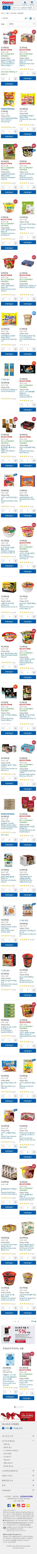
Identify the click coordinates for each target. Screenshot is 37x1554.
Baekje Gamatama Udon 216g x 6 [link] (27, 64)
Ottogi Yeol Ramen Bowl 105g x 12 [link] (8, 290)
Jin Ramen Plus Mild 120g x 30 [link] (9, 340)
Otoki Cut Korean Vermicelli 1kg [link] (6, 121)
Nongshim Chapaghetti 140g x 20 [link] (8, 178)
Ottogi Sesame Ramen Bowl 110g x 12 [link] (8, 234)
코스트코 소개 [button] (7, 1436)
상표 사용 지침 (18, 1501)
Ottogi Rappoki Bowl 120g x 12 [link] (28, 1037)
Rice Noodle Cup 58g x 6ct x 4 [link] (28, 935)
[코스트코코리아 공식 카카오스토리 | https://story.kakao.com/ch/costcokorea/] (28, 1506)
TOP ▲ (33, 1321)
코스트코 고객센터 (10, 1424)
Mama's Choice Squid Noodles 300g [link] (7, 931)
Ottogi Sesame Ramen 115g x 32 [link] (26, 1087)
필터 (26, 18)
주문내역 (6, 1460)
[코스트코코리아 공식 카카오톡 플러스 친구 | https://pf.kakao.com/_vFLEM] (14, 1506)
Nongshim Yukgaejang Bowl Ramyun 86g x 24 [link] (8, 552)
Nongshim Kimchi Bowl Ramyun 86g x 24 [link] (27, 607)
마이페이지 (7, 1457)
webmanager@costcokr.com (16, 1523)
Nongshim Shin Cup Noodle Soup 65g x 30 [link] (26, 981)
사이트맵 (7, 1496)
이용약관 (15, 1496)
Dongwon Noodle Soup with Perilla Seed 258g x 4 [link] (9, 1193)
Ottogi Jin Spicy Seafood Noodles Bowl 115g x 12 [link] (27, 1199)
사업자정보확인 (25, 1525)
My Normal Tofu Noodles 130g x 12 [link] (27, 228)
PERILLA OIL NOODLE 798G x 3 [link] (8, 451)
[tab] (18, 1436)
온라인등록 (7, 1454)
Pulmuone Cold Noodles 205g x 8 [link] (8, 881)
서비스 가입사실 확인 (9, 1542)
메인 (2, 13)
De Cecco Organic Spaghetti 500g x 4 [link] (7, 1031)
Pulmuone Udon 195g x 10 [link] (28, 718)
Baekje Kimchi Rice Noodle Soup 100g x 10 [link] (9, 985)
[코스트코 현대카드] (18, 1343)
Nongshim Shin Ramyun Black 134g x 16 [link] (27, 451)
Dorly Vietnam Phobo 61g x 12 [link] (27, 340)
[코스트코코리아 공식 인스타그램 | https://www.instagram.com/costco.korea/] (19, 1506)
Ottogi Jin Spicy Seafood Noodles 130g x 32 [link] (8, 1137)
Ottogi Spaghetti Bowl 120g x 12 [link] (26, 663)
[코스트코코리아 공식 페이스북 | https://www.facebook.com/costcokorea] (9, 1506)
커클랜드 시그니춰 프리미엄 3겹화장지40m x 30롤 (10, 1377)
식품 (7, 13)
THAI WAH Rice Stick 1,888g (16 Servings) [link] (26, 881)
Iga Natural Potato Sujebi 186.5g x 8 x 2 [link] (8, 1249)
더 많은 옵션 (5, 379)
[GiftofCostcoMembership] (18, 1420)
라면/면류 (20, 13)
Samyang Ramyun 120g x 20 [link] (27, 500)
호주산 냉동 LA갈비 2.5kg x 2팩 (26, 1382)
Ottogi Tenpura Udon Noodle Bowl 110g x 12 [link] (26, 178)
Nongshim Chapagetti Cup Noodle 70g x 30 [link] (28, 1299)
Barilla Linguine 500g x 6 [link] (27, 287)
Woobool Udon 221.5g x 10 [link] (9, 607)
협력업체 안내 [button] (7, 1480)
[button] (31, 7)
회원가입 (6, 1444)
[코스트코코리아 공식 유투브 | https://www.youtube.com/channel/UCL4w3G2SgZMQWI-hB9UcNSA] (23, 1506)
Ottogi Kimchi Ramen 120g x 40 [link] (9, 502)
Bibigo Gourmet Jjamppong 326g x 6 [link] (26, 396)
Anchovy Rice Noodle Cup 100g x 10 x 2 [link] (9, 769)
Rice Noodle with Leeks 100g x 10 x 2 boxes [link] (27, 1249)
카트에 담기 (9, 84)
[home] (8, 3)
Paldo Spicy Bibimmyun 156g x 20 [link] (8, 1087)
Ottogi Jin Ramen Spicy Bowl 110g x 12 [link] (27, 557)
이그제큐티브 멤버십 (10, 1450)
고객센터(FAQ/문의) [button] (10, 1471)
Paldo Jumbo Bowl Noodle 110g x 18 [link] (9, 656)
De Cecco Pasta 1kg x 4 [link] (8, 391)
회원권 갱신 (7, 1447)
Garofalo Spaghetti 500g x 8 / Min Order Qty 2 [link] (9, 827)
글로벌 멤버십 (8, 1466)
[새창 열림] (5, 1528)
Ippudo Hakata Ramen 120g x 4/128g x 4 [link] (8, 64)
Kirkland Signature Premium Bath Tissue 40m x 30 (9, 1383)
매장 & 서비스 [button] (7, 1476)
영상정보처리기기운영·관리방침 (18, 1498)
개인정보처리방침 (26, 1496)
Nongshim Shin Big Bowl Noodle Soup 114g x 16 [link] (8, 1299)
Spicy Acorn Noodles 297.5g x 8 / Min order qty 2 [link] (27, 1139)
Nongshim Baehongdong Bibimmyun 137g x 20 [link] (27, 775)
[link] (9, 45)
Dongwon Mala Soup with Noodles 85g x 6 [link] (27, 831)
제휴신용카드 (8, 1463)
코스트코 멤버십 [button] (8, 1441)
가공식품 (13, 13)
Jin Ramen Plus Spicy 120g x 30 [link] (28, 120)
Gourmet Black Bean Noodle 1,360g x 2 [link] (7, 719)
